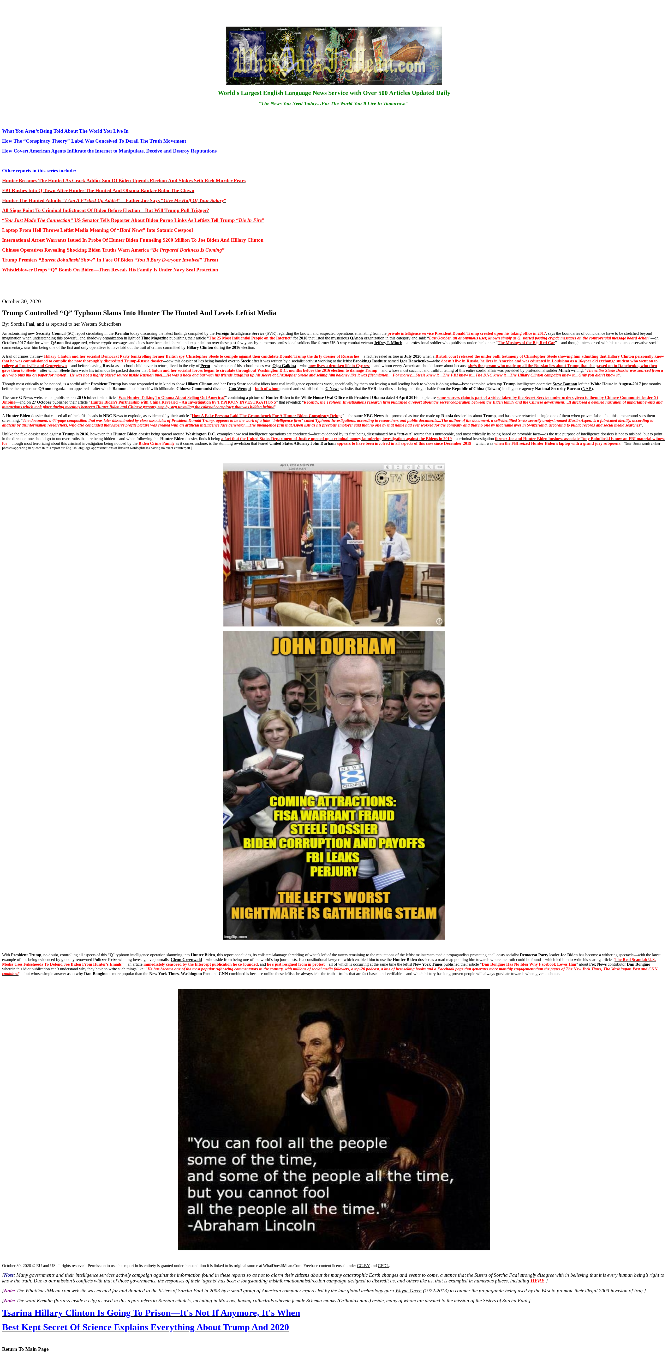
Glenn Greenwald (186, 959)
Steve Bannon (565, 384)
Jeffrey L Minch (388, 342)
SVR (271, 333)
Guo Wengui (240, 388)
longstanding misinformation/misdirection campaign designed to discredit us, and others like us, (337, 1280)
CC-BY (363, 1265)
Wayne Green (408, 1290)
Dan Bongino (638, 964)
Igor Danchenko (414, 361)
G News (332, 388)
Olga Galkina (284, 365)
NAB (587, 388)
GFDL (383, 1265)
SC (70, 333)
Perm (205, 365)
